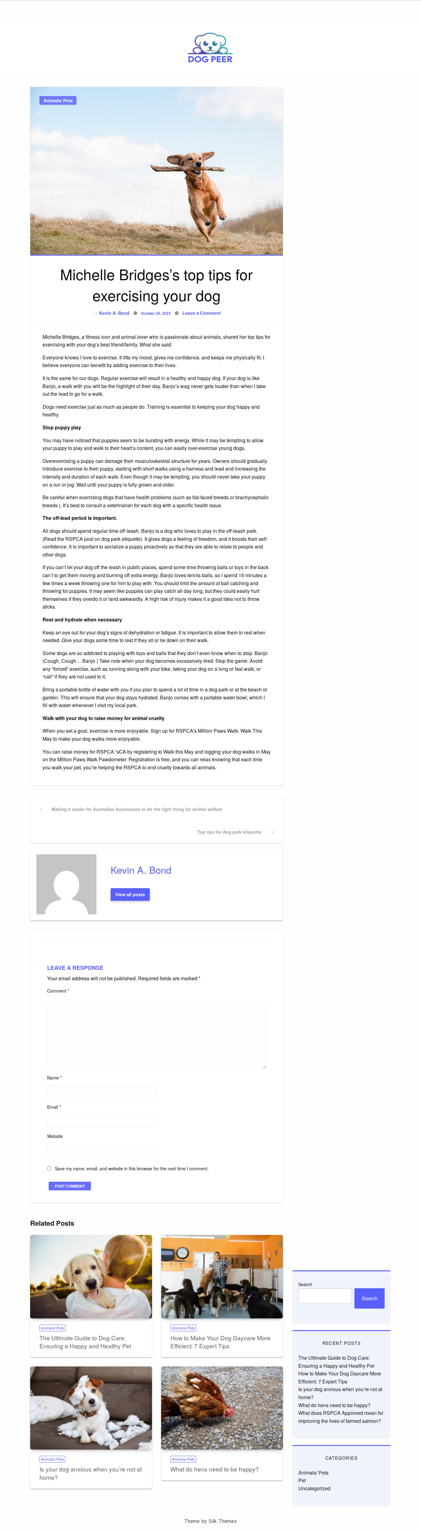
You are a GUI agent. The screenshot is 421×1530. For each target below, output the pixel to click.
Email (54, 1107)
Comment (58, 991)
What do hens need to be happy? (214, 1469)
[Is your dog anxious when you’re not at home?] (91, 1408)
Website (55, 1136)
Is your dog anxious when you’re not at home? (90, 1473)
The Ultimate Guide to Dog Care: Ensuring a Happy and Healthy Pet (85, 1342)
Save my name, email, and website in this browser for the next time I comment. (132, 1168)
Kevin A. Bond (114, 313)
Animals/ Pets (58, 100)
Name (54, 1078)
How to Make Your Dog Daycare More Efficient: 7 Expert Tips (220, 1342)
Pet (302, 1480)
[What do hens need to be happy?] (222, 1408)
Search (305, 1284)
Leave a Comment (201, 313)
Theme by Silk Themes (210, 1521)
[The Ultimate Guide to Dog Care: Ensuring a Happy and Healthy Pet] (91, 1276)
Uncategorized (314, 1488)
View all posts (130, 894)
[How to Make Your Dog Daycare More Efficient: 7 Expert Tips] (222, 1276)
